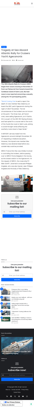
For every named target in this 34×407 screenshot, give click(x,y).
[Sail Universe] (17, 3)
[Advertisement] (17, 27)
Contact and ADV (15, 389)
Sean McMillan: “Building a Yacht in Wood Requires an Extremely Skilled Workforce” (22, 319)
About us (8, 389)
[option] (17, 183)
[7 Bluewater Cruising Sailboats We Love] (5, 313)
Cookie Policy (17, 392)
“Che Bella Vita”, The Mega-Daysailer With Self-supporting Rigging (16, 352)
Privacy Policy (24, 389)
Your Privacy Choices (13, 402)
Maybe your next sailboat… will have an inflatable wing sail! (22, 298)
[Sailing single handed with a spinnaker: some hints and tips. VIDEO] (5, 306)
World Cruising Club (9, 101)
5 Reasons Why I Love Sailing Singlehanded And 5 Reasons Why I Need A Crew (22, 291)
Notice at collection (8, 405)
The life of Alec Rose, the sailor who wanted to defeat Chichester (17, 184)
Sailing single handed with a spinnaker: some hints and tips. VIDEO (20, 305)
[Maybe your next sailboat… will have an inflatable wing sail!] (5, 299)
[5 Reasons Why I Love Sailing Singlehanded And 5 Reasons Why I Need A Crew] (5, 292)
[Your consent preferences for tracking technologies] (31, 404)
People (4, 47)
